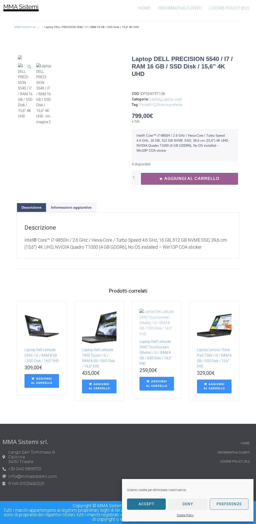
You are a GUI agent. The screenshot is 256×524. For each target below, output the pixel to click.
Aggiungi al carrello (191, 178)
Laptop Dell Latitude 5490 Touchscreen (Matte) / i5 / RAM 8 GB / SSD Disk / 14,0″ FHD (156, 353)
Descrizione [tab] (32, 207)
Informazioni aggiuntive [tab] (71, 207)
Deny (187, 504)
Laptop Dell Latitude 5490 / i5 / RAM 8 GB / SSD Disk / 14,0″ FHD (41, 355)
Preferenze (229, 504)
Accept (146, 504)
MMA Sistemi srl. (25, 27)
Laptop (155, 99)
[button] (29, 66)
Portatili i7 (147, 105)
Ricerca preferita (169, 105)
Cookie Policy (185, 515)
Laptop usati (172, 99)
